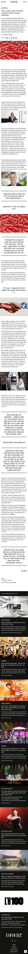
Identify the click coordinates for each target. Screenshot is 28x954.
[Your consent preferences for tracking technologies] (25, 951)
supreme (4, 580)
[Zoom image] (14, 116)
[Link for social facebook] (12, 941)
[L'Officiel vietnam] (14, 2)
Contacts (14, 947)
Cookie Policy (14, 951)
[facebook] (5, 38)
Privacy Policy (14, 949)
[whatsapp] (14, 38)
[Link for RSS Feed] (15, 941)
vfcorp (10, 580)
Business (4, 8)
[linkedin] (9, 38)
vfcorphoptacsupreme (8, 582)
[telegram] (16, 38)
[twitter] (11, 38)
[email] (2, 38)
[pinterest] (7, 38)
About (14, 944)
